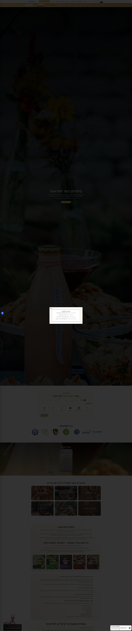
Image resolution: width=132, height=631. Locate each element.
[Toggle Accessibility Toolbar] (2, 313)
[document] (66, 315)
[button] (131, 625)
